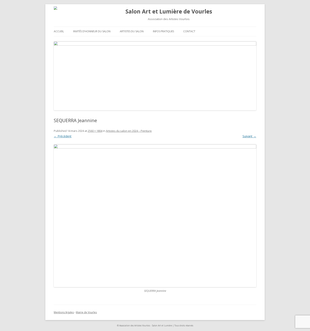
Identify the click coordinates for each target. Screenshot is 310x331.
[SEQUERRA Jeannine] (155, 215)
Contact (189, 31)
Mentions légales (64, 312)
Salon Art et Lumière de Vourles (168, 11)
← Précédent (62, 136)
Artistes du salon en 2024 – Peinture (129, 131)
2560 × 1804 (95, 131)
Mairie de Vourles (86, 312)
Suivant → (249, 136)
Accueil (59, 31)
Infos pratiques (163, 31)
